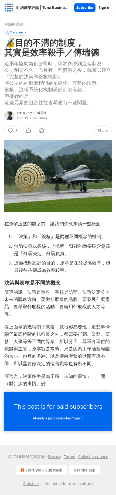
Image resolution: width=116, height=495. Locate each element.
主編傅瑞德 (13, 24)
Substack (31, 483)
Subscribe (84, 7)
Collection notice (93, 456)
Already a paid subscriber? (58, 418)
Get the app (84, 470)
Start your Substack (43, 470)
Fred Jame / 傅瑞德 (31, 113)
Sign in (105, 7)
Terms (69, 456)
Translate (16, 32)
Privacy (54, 456)
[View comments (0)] (28, 130)
